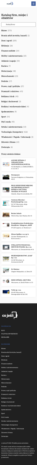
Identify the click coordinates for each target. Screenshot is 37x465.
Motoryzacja (6, 71)
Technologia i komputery (12, 132)
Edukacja (5, 46)
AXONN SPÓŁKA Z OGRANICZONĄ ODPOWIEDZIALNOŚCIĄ (20, 162)
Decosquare (15, 175)
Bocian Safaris (16, 213)
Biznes (4, 31)
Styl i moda (6, 122)
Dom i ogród (6, 41)
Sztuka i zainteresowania (11, 127)
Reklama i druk (7, 96)
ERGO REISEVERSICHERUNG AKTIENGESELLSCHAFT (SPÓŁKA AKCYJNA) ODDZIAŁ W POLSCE (22, 188)
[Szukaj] (3, 24)
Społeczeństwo (7, 112)
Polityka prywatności (9, 334)
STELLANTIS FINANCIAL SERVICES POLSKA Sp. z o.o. (21, 246)
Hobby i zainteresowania (12, 56)
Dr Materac (15, 269)
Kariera (4, 66)
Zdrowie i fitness (8, 142)
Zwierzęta (5, 147)
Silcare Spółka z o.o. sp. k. (20, 234)
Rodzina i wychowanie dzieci (13, 107)
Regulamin (5, 337)
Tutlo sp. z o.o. (16, 290)
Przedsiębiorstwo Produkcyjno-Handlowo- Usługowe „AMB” (22, 224)
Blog (3, 330)
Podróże (4, 81)
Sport (3, 117)
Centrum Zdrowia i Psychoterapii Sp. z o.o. (19, 201)
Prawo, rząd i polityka (10, 86)
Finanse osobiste (8, 51)
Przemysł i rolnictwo (10, 91)
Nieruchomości (7, 76)
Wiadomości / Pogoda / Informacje (16, 137)
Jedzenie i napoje (8, 61)
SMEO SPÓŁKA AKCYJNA (21, 280)
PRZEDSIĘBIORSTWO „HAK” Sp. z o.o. (22, 256)
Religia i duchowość (9, 102)
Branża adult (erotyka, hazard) (14, 36)
